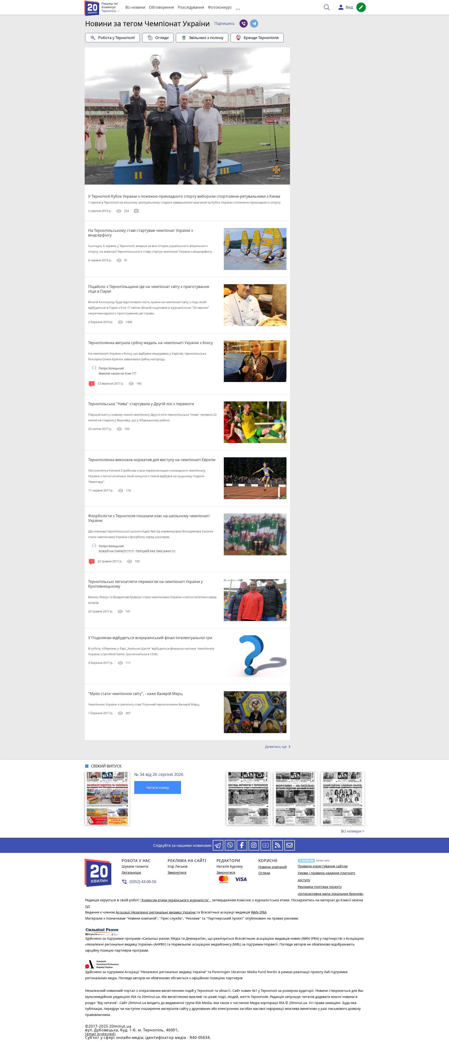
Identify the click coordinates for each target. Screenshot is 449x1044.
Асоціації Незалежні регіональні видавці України (156, 912)
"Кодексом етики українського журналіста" (175, 900)
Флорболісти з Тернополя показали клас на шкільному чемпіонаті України (149, 518)
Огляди (162, 37)
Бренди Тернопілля (261, 37)
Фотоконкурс (220, 7)
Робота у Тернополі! (116, 37)
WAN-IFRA (259, 912)
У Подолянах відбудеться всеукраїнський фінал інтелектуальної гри (150, 637)
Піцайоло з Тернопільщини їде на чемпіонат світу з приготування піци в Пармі (148, 289)
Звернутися (177, 872)
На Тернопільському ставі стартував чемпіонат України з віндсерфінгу (140, 233)
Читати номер (157, 787)
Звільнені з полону (206, 37)
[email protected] (100, 1034)
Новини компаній (272, 867)
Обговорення (161, 7)
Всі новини (135, 7)
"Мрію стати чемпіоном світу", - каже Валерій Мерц (135, 693)
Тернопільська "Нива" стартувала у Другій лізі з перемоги (141, 403)
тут (87, 906)
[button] (224, 23)
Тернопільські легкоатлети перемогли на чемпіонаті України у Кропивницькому (145, 584)
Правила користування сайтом (323, 866)
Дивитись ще (278, 746)
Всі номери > (352, 831)
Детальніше (131, 872)
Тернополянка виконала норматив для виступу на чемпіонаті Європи (151, 459)
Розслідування (191, 7)
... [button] (238, 7)
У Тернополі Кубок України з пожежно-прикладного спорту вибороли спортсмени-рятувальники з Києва (184, 196)
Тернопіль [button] (109, 11)
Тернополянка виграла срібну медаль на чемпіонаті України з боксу (150, 342)
